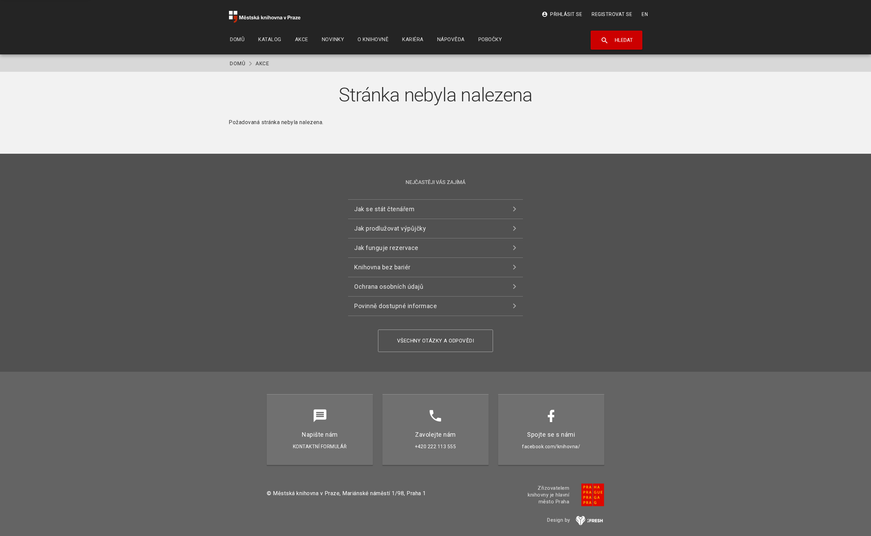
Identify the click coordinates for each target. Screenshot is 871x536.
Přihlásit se (562, 14)
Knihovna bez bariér (382, 267)
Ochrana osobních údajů (388, 286)
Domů (237, 64)
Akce (262, 64)
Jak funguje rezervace (386, 247)
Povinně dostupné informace (395, 305)
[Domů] (264, 17)
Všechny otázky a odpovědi (435, 341)
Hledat (617, 40)
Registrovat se (612, 14)
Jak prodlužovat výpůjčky (390, 228)
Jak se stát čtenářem (384, 209)
